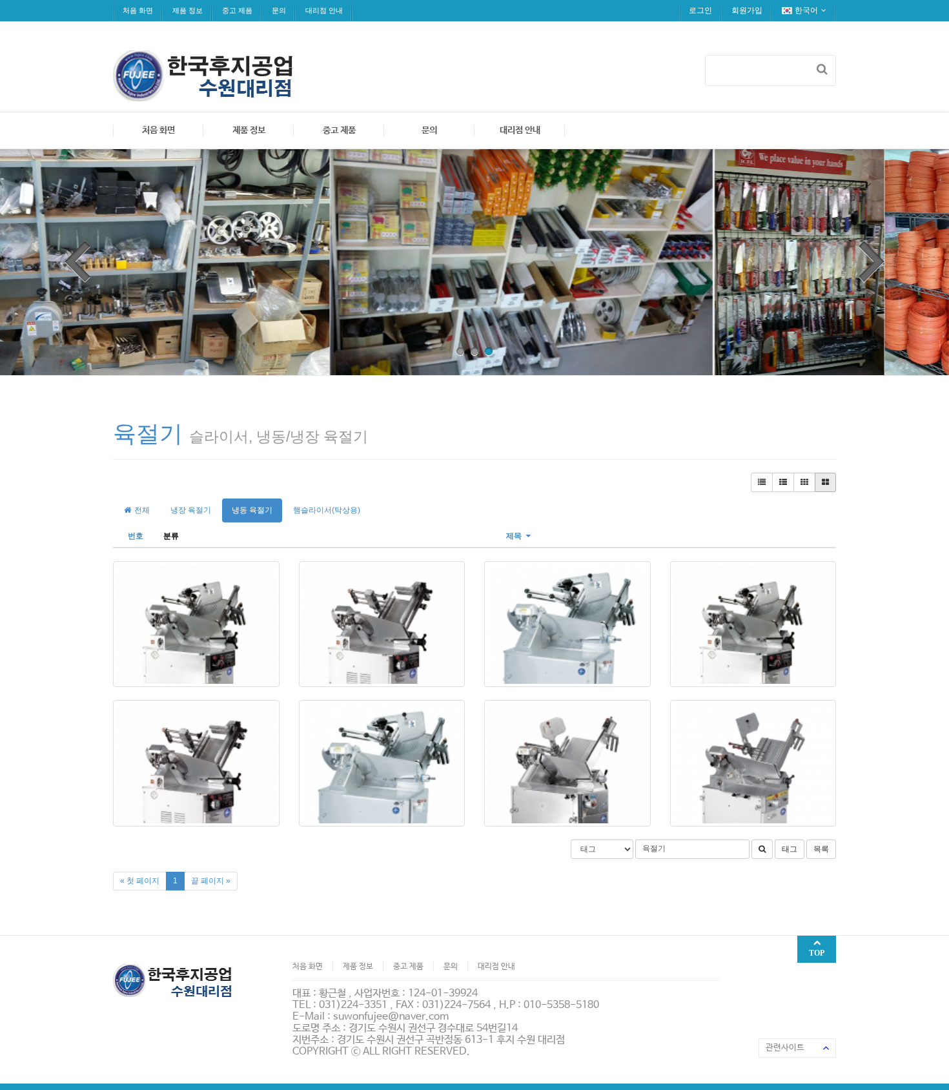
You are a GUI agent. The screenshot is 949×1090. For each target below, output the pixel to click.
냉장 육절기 (190, 510)
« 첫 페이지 (139, 880)
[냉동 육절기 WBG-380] (567, 763)
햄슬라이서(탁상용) (326, 510)
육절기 (148, 433)
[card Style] (804, 482)
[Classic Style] (762, 482)
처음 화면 (138, 10)
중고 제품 (237, 10)
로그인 (700, 10)
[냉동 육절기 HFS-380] (753, 624)
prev (77, 261)
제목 (515, 535)
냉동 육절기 (252, 510)
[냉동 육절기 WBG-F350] (753, 763)
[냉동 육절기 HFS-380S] (196, 763)
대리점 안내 (324, 10)
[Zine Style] (783, 482)
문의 (279, 10)
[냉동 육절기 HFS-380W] (382, 763)
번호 (135, 535)
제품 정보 (187, 10)
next (871, 261)
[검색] (822, 69)
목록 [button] (821, 849)
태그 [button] (789, 849)
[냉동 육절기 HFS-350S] (382, 624)
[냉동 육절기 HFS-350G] (196, 624)
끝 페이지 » (210, 880)
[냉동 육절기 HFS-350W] (567, 624)
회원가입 (746, 10)
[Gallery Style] (825, 482)
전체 (141, 510)
